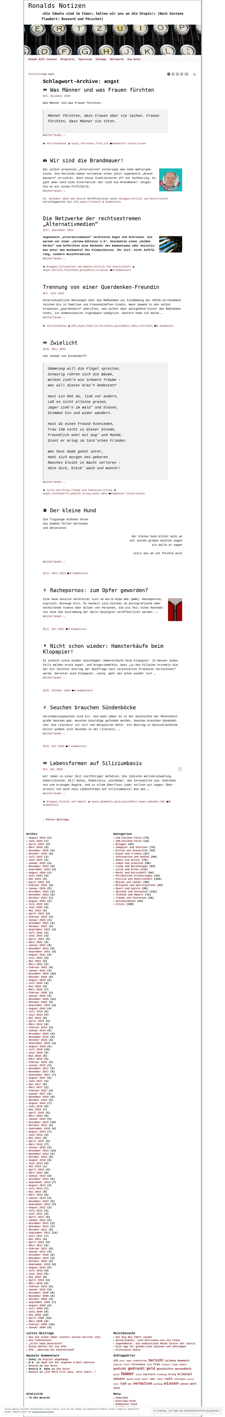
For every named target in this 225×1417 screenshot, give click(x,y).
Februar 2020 (38, 992)
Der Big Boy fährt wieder (134, 1337)
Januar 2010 (37, 1289)
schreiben (146, 326)
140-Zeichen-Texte (129, 838)
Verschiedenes (57, 143)
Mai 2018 (35, 1056)
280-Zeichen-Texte (129, 841)
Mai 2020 (35, 986)
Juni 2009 (36, 1311)
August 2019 (37, 1008)
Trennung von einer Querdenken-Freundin (101, 287)
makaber (153, 801)
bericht (57, 270)
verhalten (142, 1384)
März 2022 (36, 942)
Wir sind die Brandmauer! (87, 161)
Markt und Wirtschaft (131, 872)
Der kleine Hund (73, 510)
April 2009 (36, 1318)
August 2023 (37, 901)
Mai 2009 (35, 1315)
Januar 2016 (37, 1119)
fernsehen (87, 143)
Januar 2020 (37, 996)
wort (193, 1384)
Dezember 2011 (39, 1223)
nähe (134, 326)
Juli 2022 (36, 932)
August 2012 (37, 1207)
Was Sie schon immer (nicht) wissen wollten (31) (65, 1337)
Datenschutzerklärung (43, 1412)
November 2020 (39, 973)
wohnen (184, 1384)
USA (162, 801)
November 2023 (39, 894)
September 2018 (39, 1043)
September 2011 (39, 1232)
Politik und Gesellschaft (150, 198)
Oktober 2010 (38, 1261)
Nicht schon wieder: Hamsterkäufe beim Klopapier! (103, 649)
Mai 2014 (35, 1166)
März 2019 (36, 1024)
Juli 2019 (36, 1011)
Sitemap (101, 59)
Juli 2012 (36, 1210)
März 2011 (36, 1245)
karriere (149, 1374)
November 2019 (39, 999)
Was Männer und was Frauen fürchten (102, 90)
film (149, 1365)
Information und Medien (76, 266)
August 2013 (37, 1185)
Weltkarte (117, 59)
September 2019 (39, 1005)
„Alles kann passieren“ (45, 1343)
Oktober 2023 (38, 898)
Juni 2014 (36, 1163)
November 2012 (39, 1201)
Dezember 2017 (39, 1068)
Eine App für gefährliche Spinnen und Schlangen (151, 1346)
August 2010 (37, 1267)
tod (106, 143)
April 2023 (36, 913)
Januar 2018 (37, 1065)
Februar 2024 (38, 885)
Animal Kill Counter (42, 59)
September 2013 (39, 1182)
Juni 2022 (36, 936)
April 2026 (36, 844)
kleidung (162, 1375)
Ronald (33, 1365)
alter (122, 1361)
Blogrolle (68, 59)
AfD (75, 202)
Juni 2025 (36, 860)
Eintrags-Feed (126, 1401)
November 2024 (39, 866)
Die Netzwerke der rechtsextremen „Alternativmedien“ (92, 221)
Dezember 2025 (39, 850)
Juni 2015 (36, 1135)
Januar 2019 (37, 1030)
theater (190, 1379)
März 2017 (36, 1087)
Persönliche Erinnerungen (134, 875)
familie (92, 326)
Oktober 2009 (38, 1299)
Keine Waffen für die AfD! (48, 1346)
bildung (170, 1360)
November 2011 (39, 1226)
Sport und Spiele (128, 888)
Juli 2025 (36, 857)
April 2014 (36, 1169)
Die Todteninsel (40, 1340)
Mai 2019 (35, 1018)
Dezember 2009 (39, 1293)
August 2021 (37, 954)
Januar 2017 (37, 1094)
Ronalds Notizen (57, 5)
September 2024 (39, 869)
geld (117, 801)
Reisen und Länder (129, 882)
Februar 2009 (38, 1324)
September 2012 (39, 1204)
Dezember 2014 (39, 1150)
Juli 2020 (36, 983)
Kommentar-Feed (126, 1404)
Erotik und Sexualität (132, 850)
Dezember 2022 (39, 923)
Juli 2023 (36, 904)
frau (99, 143)
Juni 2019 (36, 1015)
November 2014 (39, 1154)
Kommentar (165, 326)
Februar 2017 (38, 1090)
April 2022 (36, 939)
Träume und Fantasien (86, 490)
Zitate (107, 490)
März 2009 (36, 1321)
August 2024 (37, 872)
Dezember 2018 (39, 1033)
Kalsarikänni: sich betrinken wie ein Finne (148, 1340)
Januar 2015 (37, 1147)
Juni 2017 (36, 1081)
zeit (116, 1388)
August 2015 (37, 1131)
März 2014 (36, 1173)
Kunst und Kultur (128, 860)
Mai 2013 (35, 1192)
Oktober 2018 (38, 1040)
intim (139, 1374)
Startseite (34, 74)
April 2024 (36, 882)
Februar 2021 (38, 967)
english (117, 1365)
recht (168, 1379)
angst (75, 143)
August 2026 (37, 838)
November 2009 (39, 1296)
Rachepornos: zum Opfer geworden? (99, 590)
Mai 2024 (35, 879)
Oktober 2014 (38, 1157)
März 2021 (36, 964)
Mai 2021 (35, 961)
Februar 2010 (38, 1286)
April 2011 (36, 1242)
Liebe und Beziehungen (132, 866)
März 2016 (36, 1116)
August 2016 (37, 1103)
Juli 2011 (36, 1236)
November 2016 (39, 1097)
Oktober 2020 (38, 977)
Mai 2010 (35, 1277)
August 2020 (37, 980)
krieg (86, 493)
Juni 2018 (36, 1052)
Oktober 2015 (38, 1125)
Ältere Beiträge (56, 819)
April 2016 (36, 1113)
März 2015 (36, 1144)
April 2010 (36, 1280)
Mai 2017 (35, 1084)
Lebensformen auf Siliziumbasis (96, 763)
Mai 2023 (35, 910)
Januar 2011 (37, 1251)
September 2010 (39, 1264)
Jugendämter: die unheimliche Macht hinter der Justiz (155, 1343)
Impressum (85, 59)
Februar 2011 (38, 1248)
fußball (183, 1365)
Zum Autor (134, 59)
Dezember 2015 (39, 1122)
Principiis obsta (128, 1350)
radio (160, 1379)
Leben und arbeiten (129, 863)
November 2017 (39, 1071)
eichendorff (60, 493)
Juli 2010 (36, 1270)
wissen (171, 1383)
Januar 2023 (37, 920)
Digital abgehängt (56, 1359)
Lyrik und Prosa (58, 490)
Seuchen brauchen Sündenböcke (93, 707)
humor (142, 801)
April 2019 (36, 1021)
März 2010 (36, 1283)
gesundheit (87, 270)
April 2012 (36, 1217)
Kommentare (112, 202)
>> (186, 74)
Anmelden (122, 1398)
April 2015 (36, 1141)
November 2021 (39, 948)
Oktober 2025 (38, 853)
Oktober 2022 (38, 926)
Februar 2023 (38, 917)
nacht (95, 493)
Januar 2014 (37, 1176)
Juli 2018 (36, 1049)
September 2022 (39, 929)
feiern (127, 1365)
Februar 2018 (38, 1062)
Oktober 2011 (38, 1229)
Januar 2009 (37, 1327)
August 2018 (37, 1046)
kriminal (102, 270)
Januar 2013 (37, 1198)
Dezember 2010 (39, 1255)
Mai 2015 (35, 1138)
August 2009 (37, 1305)
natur (145, 1379)
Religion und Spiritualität (136, 885)
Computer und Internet (132, 847)
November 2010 (39, 1258)
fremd (175, 1365)
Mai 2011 (35, 1239)
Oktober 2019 (38, 1002)
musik (130, 1379)
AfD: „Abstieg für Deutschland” (52, 1350)
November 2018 (39, 1037)
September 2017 (39, 1075)
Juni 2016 (36, 1106)
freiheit (95, 202)
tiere (116, 1384)
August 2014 (37, 1160)
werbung (158, 1384)
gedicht (75, 493)
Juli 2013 (36, 1188)
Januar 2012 (37, 1220)
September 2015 (39, 1128)
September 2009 (39, 1302)
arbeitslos (140, 1361)
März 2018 (36, 1059)
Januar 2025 (37, 863)
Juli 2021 (36, 958)
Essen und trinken (129, 853)
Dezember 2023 (39, 891)
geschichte (165, 1368)
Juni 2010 (36, 1274)
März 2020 (36, 989)
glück (116, 1374)
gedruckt (136, 1369)
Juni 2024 (36, 875)
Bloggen (124, 198)
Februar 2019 (38, 1027)
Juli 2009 (36, 1308)
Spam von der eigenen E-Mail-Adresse (68, 1362)
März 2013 (36, 1195)
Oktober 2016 (38, 1100)
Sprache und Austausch (132, 891)
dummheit (107, 801)
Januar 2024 (37, 888)
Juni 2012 (36, 1214)
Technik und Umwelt (72, 801)
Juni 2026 (36, 841)
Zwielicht (64, 343)
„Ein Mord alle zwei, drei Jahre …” (70, 1372)
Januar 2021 (37, 970)
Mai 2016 (35, 1109)
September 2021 (39, 951)
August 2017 (37, 1078)
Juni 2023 (36, 907)
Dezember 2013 (39, 1179)
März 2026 (36, 847)
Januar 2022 (37, 945)
